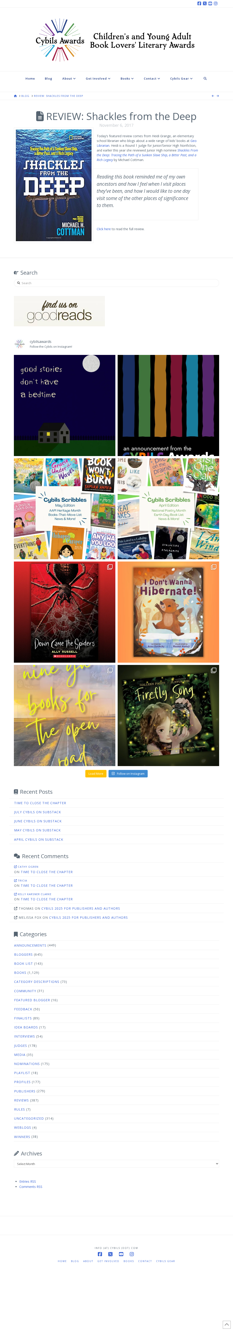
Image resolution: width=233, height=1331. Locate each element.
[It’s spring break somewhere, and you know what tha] (64, 715)
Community (25, 991)
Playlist (22, 1073)
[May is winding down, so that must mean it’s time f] (64, 508)
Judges (20, 1045)
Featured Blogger (32, 1000)
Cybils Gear (165, 1261)
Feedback (23, 1009)
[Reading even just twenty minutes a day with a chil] (64, 405)
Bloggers (23, 954)
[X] (205, 3)
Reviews (21, 1100)
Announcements (30, 945)
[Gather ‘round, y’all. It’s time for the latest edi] (168, 508)
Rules (19, 1109)
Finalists (23, 1018)
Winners (22, 1137)
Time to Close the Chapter (40, 803)
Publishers (24, 1091)
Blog (75, 1261)
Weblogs (22, 1127)
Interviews (24, 1036)
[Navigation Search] (205, 81)
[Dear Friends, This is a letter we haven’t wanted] (168, 405)
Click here (104, 229)
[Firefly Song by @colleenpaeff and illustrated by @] (168, 715)
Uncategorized (29, 1118)
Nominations (27, 1064)
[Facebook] (200, 3)
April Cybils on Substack (38, 839)
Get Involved (108, 1261)
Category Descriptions (36, 981)
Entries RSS (27, 1181)
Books (20, 972)
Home (62, 1261)
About (88, 1261)
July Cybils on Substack (37, 812)
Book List (23, 963)
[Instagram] (216, 3)
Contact (145, 1261)
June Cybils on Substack (38, 821)
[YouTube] (211, 3)
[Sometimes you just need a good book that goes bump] (64, 612)
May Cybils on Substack (37, 830)
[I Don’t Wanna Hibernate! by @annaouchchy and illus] (168, 612)
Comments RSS (30, 1186)
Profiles (22, 1082)
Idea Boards (26, 1027)
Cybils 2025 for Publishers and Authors (80, 908)
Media (19, 1055)
